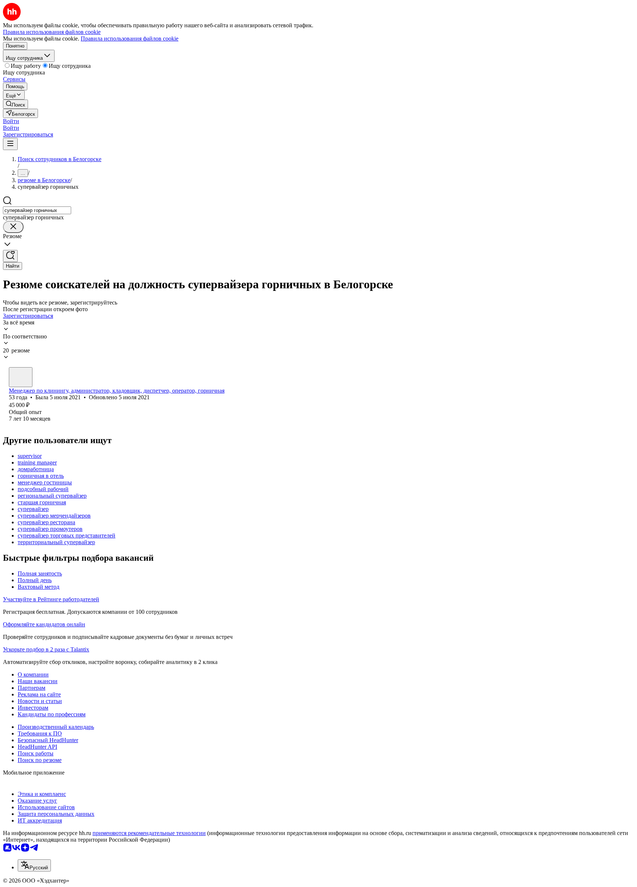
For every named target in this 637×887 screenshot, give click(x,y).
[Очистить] (13, 227)
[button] (11, 121)
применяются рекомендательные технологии (149, 833)
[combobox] (37, 210)
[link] (15, 104)
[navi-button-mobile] (10, 144)
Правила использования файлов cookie (129, 38)
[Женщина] (20, 377)
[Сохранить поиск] (10, 256)
